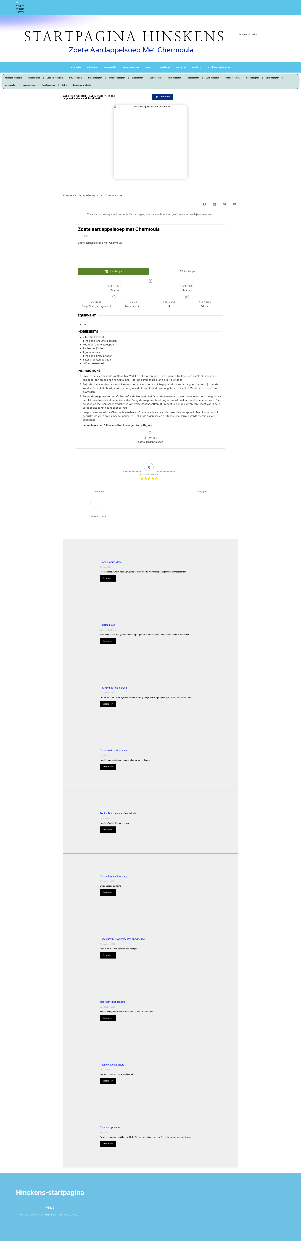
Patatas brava (107, 624)
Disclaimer (165, 67)
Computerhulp (110, 67)
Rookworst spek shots (112, 1064)
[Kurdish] (240, 48)
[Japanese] (262, 45)
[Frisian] (240, 45)
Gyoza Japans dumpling (113, 876)
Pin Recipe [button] (189, 271)
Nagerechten (193, 78)
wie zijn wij (181, 67)
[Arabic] (240, 41)
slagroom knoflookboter (113, 1001)
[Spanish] (262, 48)
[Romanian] (253, 48)
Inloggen (202, 491)
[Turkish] (243, 52)
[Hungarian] (249, 45)
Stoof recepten (272, 78)
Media (195, 67)
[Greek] (246, 45)
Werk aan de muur (131, 67)
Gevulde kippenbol (110, 1127)
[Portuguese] (249, 48)
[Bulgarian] (243, 41)
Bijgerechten (137, 78)
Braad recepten (95, 78)
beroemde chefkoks (82, 85)
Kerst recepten (48, 85)
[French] (262, 41)
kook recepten (174, 78)
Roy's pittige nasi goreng (113, 687)
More (148, 67)
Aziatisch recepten (13, 78)
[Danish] (249, 41)
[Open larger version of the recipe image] (203, 245)
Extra (64, 85)
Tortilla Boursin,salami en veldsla (118, 813)
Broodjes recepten (117, 78)
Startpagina (76, 67)
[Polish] (246, 48)
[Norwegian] (243, 48)
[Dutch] (253, 41)
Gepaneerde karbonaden (113, 750)
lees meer (108, 578)
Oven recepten (212, 78)
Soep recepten (252, 78)
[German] (243, 45)
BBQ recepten (75, 78)
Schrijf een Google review (219, 67)
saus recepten (29, 85)
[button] (162, 97)
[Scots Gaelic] (259, 48)
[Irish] (256, 45)
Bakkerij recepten (55, 78)
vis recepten (10, 85)
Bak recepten (34, 78)
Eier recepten (155, 78)
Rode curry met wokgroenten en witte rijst (122, 939)
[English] (256, 41)
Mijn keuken (92, 67)
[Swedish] (240, 52)
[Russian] (256, 48)
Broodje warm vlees (110, 562)
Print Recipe (115, 271)
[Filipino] (259, 41)
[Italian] (259, 45)
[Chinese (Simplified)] (246, 41)
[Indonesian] (253, 45)
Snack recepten (232, 78)
